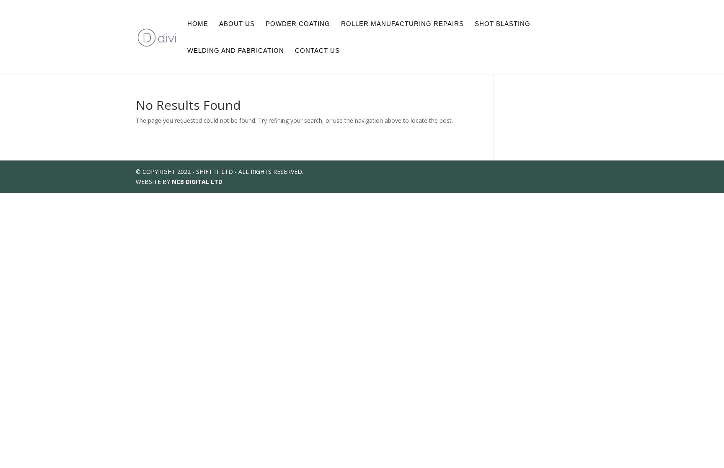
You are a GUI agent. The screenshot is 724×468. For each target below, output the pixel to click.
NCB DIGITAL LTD (197, 182)
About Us (237, 24)
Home (197, 24)
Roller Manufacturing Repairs (402, 24)
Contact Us (317, 51)
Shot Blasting (502, 24)
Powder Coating (298, 24)
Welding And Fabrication (235, 51)
